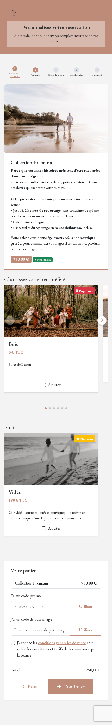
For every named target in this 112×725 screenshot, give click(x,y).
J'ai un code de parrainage (31, 619)
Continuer (73, 686)
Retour (33, 686)
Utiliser (85, 606)
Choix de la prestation (15, 75)
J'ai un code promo (26, 596)
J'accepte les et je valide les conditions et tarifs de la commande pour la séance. (58, 649)
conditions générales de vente (62, 642)
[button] (46, 408)
